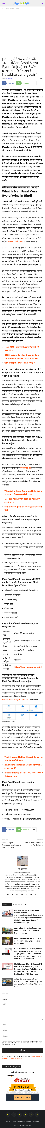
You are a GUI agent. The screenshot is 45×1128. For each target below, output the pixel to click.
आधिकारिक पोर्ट (25, 468)
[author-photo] (22, 866)
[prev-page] (3, 992)
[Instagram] (18, 894)
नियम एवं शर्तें (36, 1121)
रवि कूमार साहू (9, 78)
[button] (42, 3)
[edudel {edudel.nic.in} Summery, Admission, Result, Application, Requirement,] (7, 941)
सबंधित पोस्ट (6, 905)
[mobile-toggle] (3, 3)
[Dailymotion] (9, 894)
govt (4, 984)
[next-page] (7, 992)
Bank (4, 969)
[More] (34, 83)
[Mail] (27, 894)
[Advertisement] (22, 33)
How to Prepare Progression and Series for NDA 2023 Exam (12, 845)
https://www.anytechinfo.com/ (23, 872)
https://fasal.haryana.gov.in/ (15, 699)
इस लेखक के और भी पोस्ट (20, 905)
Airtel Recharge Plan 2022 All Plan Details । (33, 844)
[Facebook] (13, 894)
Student (5, 943)
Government (10, 8)
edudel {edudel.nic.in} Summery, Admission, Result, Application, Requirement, (27, 940)
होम (3, 8)
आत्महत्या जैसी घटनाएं (15, 241)
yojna (17, 8)
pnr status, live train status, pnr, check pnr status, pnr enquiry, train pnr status (27, 930)
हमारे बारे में (8, 1121)
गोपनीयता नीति (21, 1121)
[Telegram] (32, 894)
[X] (36, 894)
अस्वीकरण (28, 1121)
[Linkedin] (22, 894)
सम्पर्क (14, 1121)
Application (6, 954)
